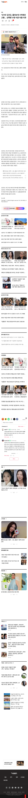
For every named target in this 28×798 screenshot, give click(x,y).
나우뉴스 (3, 621)
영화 (17, 777)
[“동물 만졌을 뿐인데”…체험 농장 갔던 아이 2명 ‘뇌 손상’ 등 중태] (24, 676)
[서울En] (4, 2)
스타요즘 (3, 519)
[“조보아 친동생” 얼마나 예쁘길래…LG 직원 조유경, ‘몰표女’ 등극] (24, 683)
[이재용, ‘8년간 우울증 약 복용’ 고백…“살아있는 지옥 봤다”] (24, 668)
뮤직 (11, 777)
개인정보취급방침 (14, 792)
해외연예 (3, 571)
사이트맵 (19, 792)
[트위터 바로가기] (9, 788)
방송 (2, 467)
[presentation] (11, 492)
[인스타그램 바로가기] (15, 788)
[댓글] (12, 20)
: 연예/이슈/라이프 (6, 663)
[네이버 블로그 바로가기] (21, 788)
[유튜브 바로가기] (12, 788)
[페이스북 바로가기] (6, 788)
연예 (2, 12)
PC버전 (23, 792)
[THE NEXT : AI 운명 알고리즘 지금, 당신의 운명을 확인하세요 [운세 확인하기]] (14, 208)
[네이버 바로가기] (18, 788)
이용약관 (8, 792)
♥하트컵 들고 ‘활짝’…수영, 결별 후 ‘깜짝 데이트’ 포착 (14, 171)
